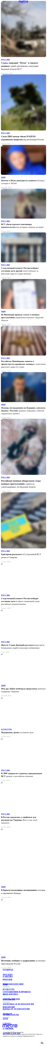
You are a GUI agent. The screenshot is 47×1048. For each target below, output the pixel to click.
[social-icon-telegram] (11, 1043)
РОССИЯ (5, 60)
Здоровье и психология (18, 1004)
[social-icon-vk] (5, 1043)
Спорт (7, 1023)
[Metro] (23, 2)
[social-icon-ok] (17, 1043)
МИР (3, 177)
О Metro (8, 1028)
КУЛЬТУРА (6, 729)
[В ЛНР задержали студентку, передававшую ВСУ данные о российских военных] (23, 760)
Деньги (7, 1014)
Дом (5, 1018)
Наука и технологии (16, 1009)
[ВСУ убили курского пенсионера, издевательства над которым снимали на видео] (23, 210)
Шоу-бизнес (10, 994)
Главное (8, 970)
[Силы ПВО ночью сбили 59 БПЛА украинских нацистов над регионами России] (23, 109)
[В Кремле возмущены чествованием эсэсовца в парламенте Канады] (23, 863)
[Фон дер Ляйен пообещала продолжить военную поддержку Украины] (23, 675)
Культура (9, 989)
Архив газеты (11, 1033)
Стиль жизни (11, 999)
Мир (5, 984)
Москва (8, 974)
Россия (7, 979)
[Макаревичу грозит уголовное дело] (23, 717)
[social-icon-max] (23, 1043)
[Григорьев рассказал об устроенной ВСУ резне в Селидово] (23, 527)
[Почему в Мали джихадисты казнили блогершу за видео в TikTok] (23, 167)
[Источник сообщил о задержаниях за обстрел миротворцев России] (23, 934)
